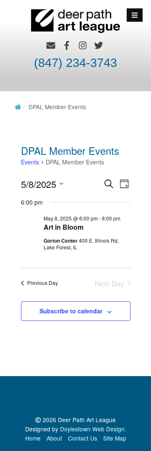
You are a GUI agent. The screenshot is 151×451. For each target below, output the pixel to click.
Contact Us (82, 438)
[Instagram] (83, 45)
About (54, 438)
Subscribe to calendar (70, 311)
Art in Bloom (63, 227)
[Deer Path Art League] (75, 20)
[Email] (51, 45)
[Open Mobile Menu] (135, 15)
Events (30, 162)
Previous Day (42, 282)
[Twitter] (98, 45)
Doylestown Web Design (92, 429)
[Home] (18, 106)
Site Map (114, 438)
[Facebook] (67, 45)
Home (33, 438)
